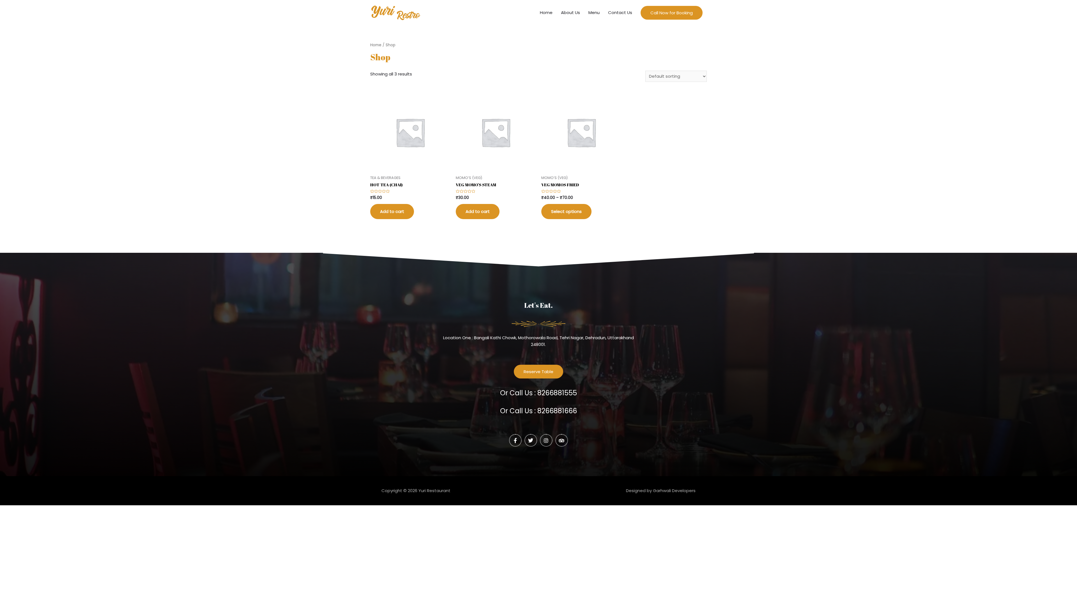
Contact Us (620, 12)
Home (546, 12)
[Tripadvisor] (561, 440)
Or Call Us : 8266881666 (538, 411)
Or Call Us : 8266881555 (538, 393)
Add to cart (392, 211)
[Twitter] (530, 440)
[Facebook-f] (515, 440)
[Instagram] (546, 440)
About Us (570, 12)
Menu (594, 12)
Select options (566, 211)
